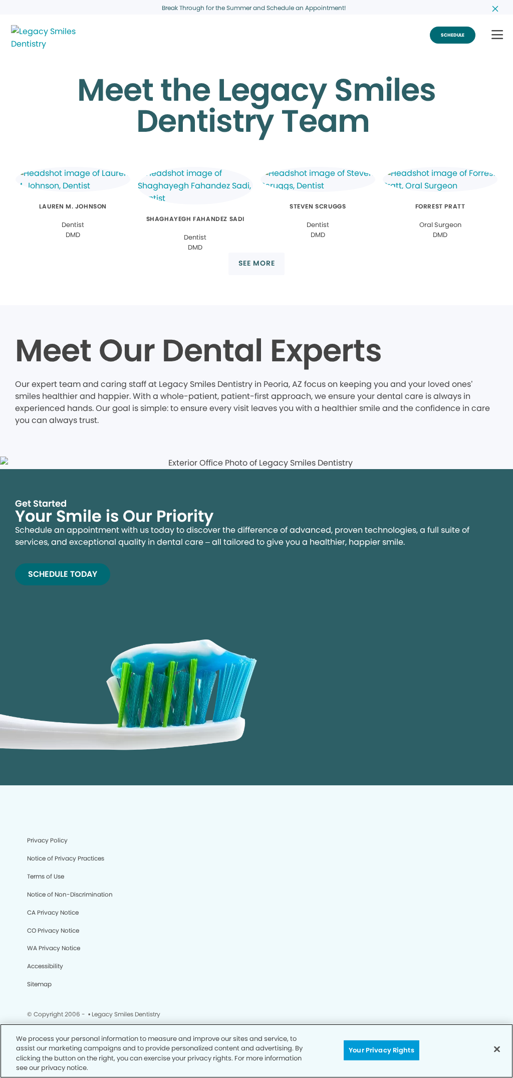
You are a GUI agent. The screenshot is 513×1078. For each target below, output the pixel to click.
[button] (497, 35)
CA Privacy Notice (53, 912)
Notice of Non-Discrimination (70, 894)
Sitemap (39, 984)
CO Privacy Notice (53, 930)
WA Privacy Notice (53, 948)
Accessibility (45, 966)
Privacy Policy (47, 840)
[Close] (497, 1049)
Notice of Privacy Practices (65, 858)
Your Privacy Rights (381, 1050)
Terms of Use (45, 876)
